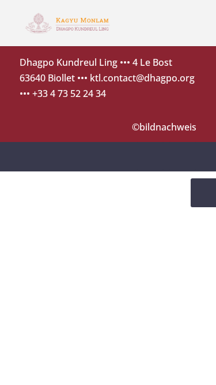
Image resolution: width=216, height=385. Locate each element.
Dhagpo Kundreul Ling (69, 62)
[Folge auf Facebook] (150, 156)
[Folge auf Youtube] (182, 156)
